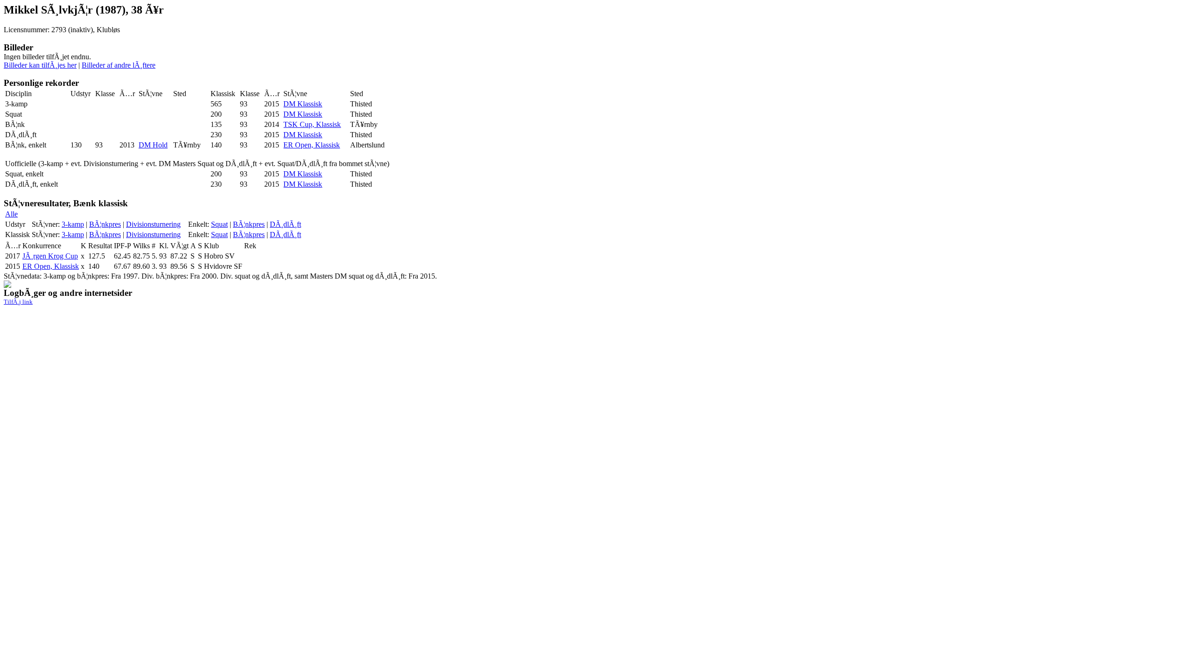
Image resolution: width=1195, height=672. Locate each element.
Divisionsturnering (153, 224)
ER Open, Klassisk (311, 145)
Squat (219, 224)
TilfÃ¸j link (18, 301)
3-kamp (73, 224)
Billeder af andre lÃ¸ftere (118, 65)
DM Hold (153, 145)
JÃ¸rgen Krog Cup (50, 256)
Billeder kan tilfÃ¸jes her (40, 65)
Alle (11, 214)
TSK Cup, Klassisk (312, 124)
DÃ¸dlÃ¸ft (285, 224)
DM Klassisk (302, 104)
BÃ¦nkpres (105, 224)
